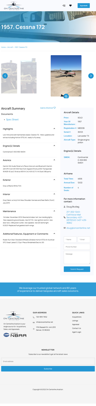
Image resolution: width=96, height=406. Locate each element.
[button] (63, 5)
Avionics (7, 160)
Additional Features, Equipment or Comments (25, 233)
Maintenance (9, 211)
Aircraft (10, 47)
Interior (6, 194)
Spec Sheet (12, 119)
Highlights (8, 128)
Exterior (7, 179)
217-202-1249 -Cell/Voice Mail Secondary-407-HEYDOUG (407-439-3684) (76, 217)
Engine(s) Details (11, 145)
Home (3, 47)
